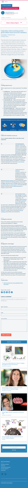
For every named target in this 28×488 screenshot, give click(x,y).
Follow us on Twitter (2, 474)
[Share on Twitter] (4, 292)
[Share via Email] (9, 292)
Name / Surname (4, 306)
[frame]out (2, 484)
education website (9, 180)
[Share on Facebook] (2, 292)
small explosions (13, 163)
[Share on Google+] (12, 292)
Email (2, 312)
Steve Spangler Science (20, 193)
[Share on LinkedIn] (7, 292)
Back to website (7, 5)
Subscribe (14, 450)
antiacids (3, 210)
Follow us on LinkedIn (5, 474)
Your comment (4, 318)
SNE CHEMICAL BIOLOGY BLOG (10, 8)
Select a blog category (12, 23)
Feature (3, 439)
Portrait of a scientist (6, 366)
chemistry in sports (5, 187)
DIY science (4, 34)
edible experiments (17, 186)
